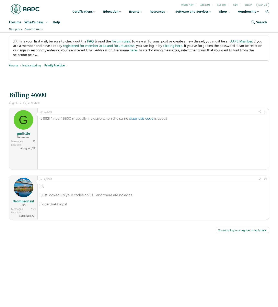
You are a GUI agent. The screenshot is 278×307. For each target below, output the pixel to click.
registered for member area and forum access (99, 45)
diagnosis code (141, 118)
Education (111, 11)
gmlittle (17, 103)
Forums (15, 22)
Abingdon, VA (27, 148)
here (133, 50)
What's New (187, 5)
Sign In (248, 5)
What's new (33, 22)
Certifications (82, 11)
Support (221, 5)
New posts (15, 29)
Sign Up (262, 5)
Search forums (34, 29)
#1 (265, 111)
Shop (223, 11)
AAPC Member (241, 41)
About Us (205, 5)
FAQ (90, 41)
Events (134, 11)
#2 (265, 179)
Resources (158, 11)
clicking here (172, 45)
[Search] (267, 12)
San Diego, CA (27, 215)
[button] (47, 22)
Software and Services (192, 11)
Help (56, 22)
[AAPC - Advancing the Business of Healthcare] (25, 9)
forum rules (121, 41)
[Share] (259, 112)
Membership (247, 11)
